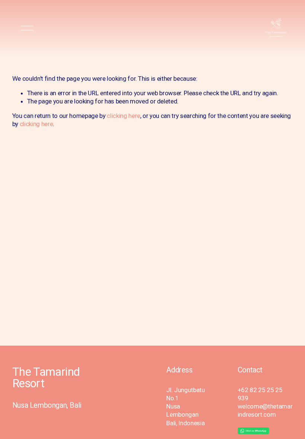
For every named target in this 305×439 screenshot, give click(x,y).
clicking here (123, 115)
